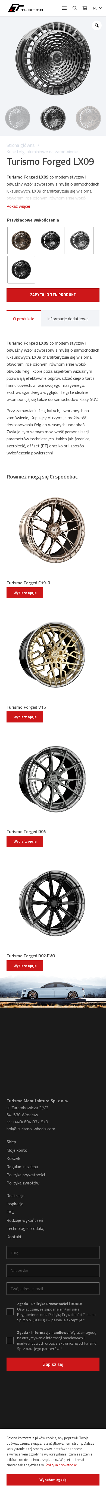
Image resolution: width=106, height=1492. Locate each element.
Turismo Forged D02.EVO (31, 955)
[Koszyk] (84, 8)
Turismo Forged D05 (26, 831)
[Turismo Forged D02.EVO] (53, 903)
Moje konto (17, 1150)
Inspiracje (15, 1203)
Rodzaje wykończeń (25, 1220)
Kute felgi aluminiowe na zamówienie (42, 151)
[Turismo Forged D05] (53, 779)
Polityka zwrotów (23, 1183)
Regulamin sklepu (22, 1166)
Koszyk (13, 1158)
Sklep (11, 1141)
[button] (64, 8)
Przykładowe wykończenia (33, 220)
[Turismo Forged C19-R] (53, 530)
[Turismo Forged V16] (53, 655)
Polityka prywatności (26, 1174)
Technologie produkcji (26, 1228)
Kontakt (14, 1236)
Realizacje (15, 1195)
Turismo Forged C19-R (28, 582)
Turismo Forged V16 (26, 707)
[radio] (21, 240)
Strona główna (21, 145)
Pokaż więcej (18, 206)
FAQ (10, 1212)
